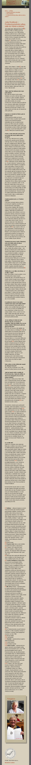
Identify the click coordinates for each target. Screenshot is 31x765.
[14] (13, 411)
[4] (18, 79)
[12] (20, 400)
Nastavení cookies (10, 762)
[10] (13, 341)
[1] (9, 40)
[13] (23, 408)
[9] (20, 330)
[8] (24, 267)
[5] (8, 130)
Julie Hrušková (9, 13)
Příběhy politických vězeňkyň (13, 12)
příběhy (11, 10)
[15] (16, 460)
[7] (12, 227)
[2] (20, 66)
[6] (7, 161)
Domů (6, 10)
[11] (10, 385)
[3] (21, 78)
